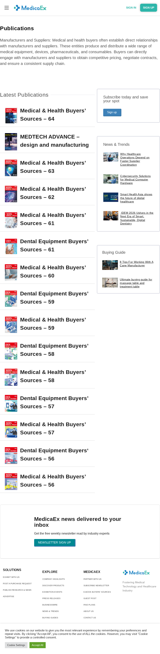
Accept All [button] (37, 645)
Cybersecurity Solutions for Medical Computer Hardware (135, 179)
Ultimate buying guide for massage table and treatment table (136, 283)
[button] (6, 7)
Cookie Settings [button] (16, 645)
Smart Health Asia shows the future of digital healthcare (136, 198)
